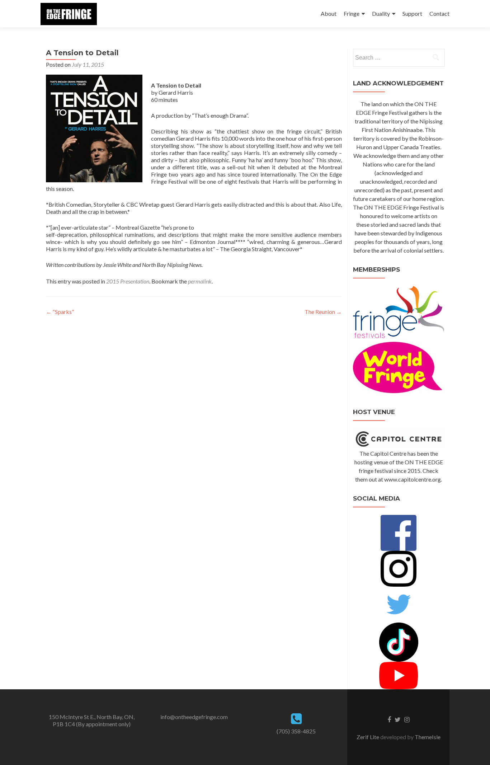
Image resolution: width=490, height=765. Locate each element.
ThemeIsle (427, 736)
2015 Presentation (127, 281)
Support (412, 13)
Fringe (351, 13)
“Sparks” (60, 311)
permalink (200, 281)
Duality (381, 13)
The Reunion (323, 311)
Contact (439, 13)
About (328, 13)
